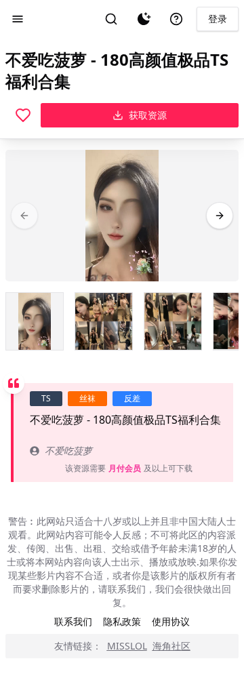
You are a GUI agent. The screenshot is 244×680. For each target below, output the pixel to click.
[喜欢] (23, 115)
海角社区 (171, 645)
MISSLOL (127, 645)
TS (46, 398)
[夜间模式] (143, 19)
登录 (217, 18)
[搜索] (111, 19)
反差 (132, 398)
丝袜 (87, 398)
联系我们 (73, 621)
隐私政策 (122, 621)
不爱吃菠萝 (68, 450)
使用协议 (171, 621)
